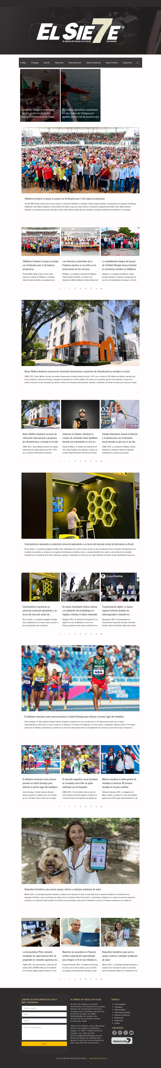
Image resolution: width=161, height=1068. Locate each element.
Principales (120, 1004)
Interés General (93, 62)
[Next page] (96, 288)
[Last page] (101, 288)
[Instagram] (120, 1032)
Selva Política (112, 62)
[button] (137, 63)
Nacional (59, 62)
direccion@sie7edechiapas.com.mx (86, 1035)
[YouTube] (131, 1032)
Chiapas (35, 62)
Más (125, 62)
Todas (23, 62)
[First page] (59, 288)
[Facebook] (114, 1032)
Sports (47, 62)
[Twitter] (126, 1032)
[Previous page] (64, 288)
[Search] (139, 3)
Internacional (74, 62)
